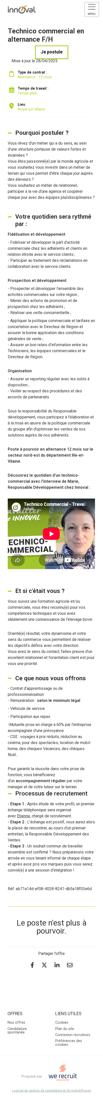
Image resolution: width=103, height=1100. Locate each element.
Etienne (23, 816)
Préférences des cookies (68, 1043)
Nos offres (16, 1022)
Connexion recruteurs (72, 1035)
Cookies (61, 1022)
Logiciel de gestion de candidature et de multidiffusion (51, 1090)
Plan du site (64, 1029)
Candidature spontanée (17, 1030)
